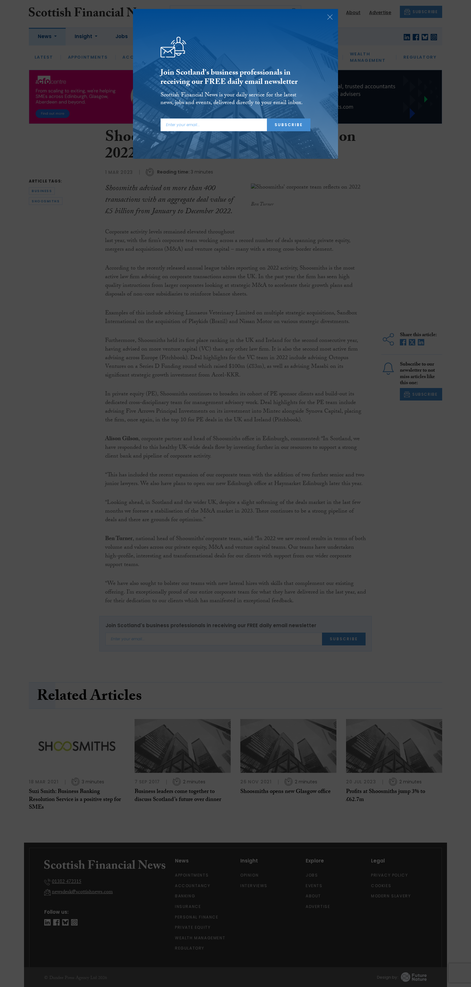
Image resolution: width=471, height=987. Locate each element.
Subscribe (289, 124)
